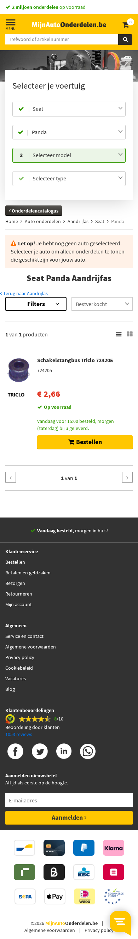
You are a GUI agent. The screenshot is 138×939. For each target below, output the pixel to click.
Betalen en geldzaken (28, 572)
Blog (10, 689)
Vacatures (15, 678)
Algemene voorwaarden (30, 647)
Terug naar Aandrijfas (25, 293)
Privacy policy (19, 657)
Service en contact (24, 636)
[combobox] (78, 109)
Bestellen (15, 562)
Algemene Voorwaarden (49, 930)
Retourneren (18, 594)
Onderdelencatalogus (34, 211)
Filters (36, 304)
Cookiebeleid (19, 668)
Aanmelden (68, 817)
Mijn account (18, 604)
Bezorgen (15, 583)
